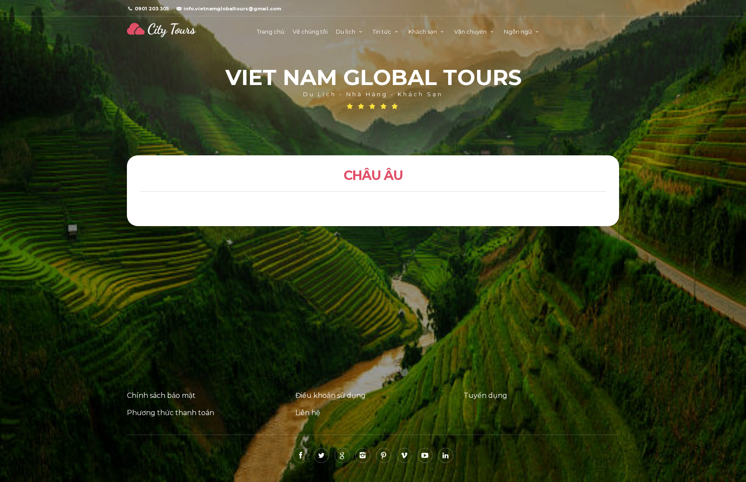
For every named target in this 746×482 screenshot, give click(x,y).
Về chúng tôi (310, 31)
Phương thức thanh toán (170, 413)
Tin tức (382, 31)
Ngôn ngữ (518, 31)
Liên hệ (307, 413)
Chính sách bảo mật (161, 395)
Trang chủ (270, 31)
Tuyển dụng (485, 395)
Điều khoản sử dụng (330, 395)
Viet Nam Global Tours (161, 30)
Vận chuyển (471, 31)
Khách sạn (423, 31)
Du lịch (346, 31)
